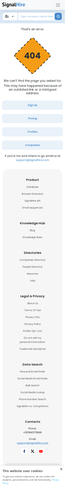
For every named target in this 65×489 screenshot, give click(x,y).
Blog (32, 230)
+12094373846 (32, 432)
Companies (32, 145)
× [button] (61, 469)
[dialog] (32, 477)
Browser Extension (32, 194)
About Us (32, 303)
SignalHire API (32, 200)
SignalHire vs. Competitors (32, 406)
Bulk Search (33, 385)
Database (32, 187)
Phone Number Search (32, 399)
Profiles (32, 131)
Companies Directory (32, 260)
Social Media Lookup (32, 392)
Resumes (32, 273)
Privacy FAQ (32, 317)
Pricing (32, 118)
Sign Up (32, 105)
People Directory (32, 267)
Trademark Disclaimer (32, 349)
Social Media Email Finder (33, 378)
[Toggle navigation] (58, 5)
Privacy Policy (32, 324)
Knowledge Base (32, 237)
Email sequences (32, 207)
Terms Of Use (32, 310)
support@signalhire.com (32, 160)
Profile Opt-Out (32, 331)
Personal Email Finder (32, 371)
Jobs (32, 280)
